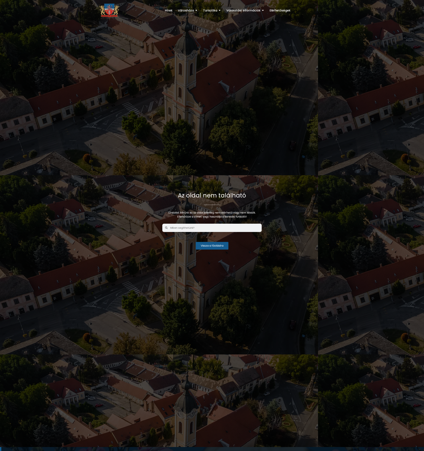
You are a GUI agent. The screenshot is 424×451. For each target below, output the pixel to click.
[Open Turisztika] (219, 10)
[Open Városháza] (196, 10)
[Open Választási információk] (262, 10)
